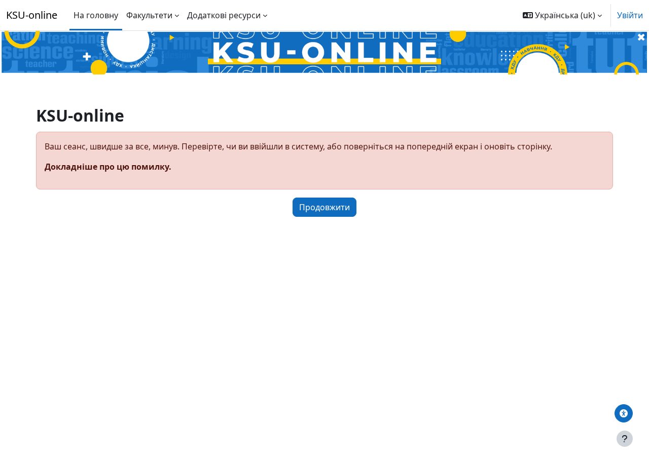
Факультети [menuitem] (149, 15)
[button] (562, 15)
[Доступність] (624, 413)
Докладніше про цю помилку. (108, 166)
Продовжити (324, 207)
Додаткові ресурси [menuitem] (224, 15)
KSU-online (31, 15)
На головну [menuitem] (96, 15)
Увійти (630, 15)
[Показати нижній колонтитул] (625, 439)
